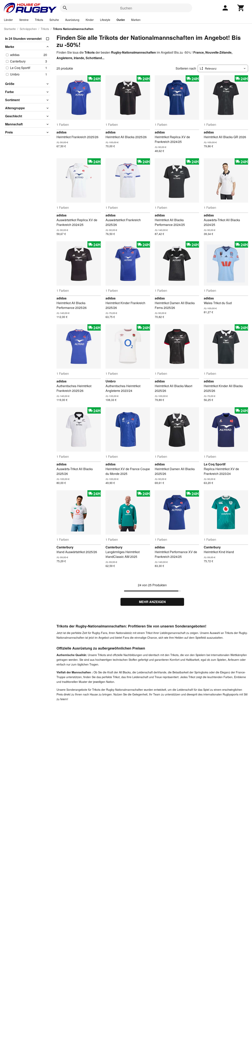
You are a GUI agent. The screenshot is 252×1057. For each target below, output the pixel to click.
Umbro (111, 381)
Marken (136, 20)
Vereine (24, 20)
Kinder (90, 20)
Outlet (121, 20)
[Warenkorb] (241, 8)
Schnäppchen (28, 29)
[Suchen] (65, 8)
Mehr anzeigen (152, 601)
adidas (62, 132)
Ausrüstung (72, 20)
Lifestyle (105, 20)
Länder (8, 20)
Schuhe (54, 20)
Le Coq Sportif (214, 464)
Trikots (39, 20)
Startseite (10, 29)
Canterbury (65, 547)
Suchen (126, 7)
